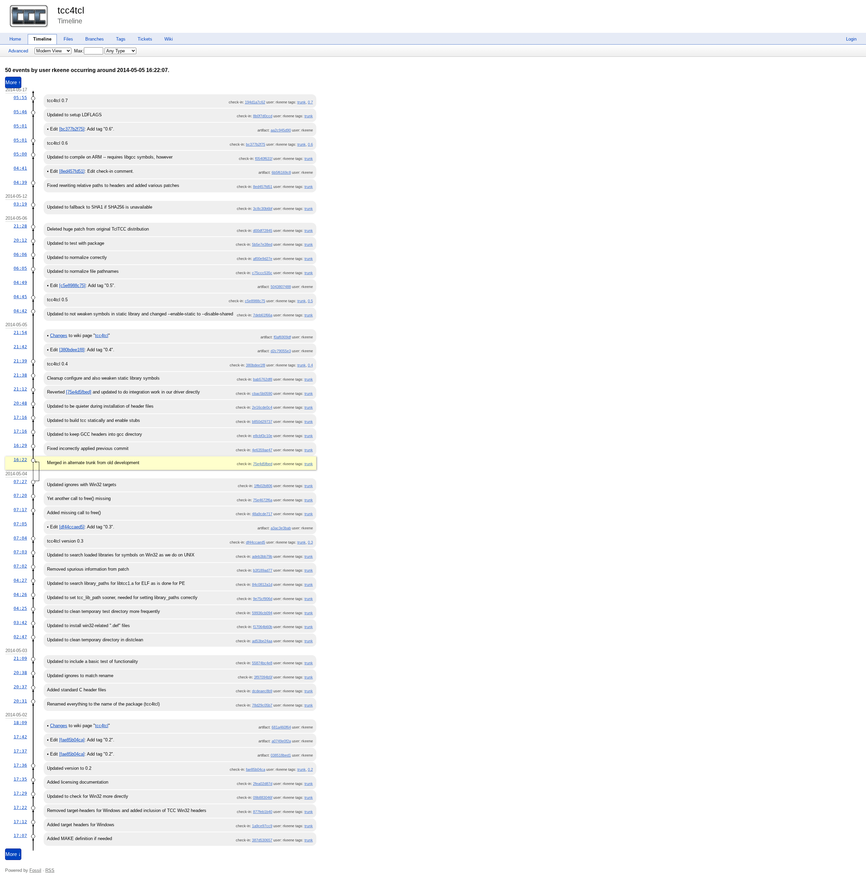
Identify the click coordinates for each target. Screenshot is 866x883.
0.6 (310, 144)
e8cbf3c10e (262, 436)
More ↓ (13, 854)
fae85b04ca (255, 769)
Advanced (18, 50)
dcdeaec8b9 (262, 691)
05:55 (20, 97)
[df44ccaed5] (72, 526)
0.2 (310, 769)
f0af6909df (282, 337)
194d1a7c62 (255, 102)
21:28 (20, 226)
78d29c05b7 (262, 705)
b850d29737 (262, 422)
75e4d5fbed (262, 464)
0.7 (310, 102)
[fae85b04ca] (72, 739)
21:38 (20, 375)
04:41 (20, 168)
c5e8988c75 (255, 301)
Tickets (145, 39)
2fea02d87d (262, 784)
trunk (301, 102)
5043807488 (281, 287)
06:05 (20, 268)
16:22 (20, 459)
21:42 (20, 346)
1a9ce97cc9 (262, 826)
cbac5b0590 (262, 393)
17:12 (20, 821)
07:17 (20, 509)
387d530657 (262, 840)
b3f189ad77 (262, 570)
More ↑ (13, 82)
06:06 (20, 254)
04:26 (20, 594)
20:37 (20, 686)
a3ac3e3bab (281, 528)
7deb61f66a (262, 315)
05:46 (20, 111)
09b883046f (262, 797)
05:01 (20, 125)
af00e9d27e (262, 259)
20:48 (20, 403)
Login (851, 39)
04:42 (20, 310)
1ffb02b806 (263, 486)
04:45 (20, 296)
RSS (49, 870)
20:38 (20, 672)
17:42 (20, 736)
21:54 (20, 332)
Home (15, 39)
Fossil (35, 870)
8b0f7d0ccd (262, 116)
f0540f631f (263, 159)
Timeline (42, 39)
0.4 (310, 365)
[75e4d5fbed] (78, 392)
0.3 (310, 542)
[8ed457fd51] (72, 171)
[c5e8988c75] (72, 285)
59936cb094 (262, 613)
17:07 (20, 835)
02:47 (20, 636)
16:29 (20, 445)
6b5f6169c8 (281, 172)
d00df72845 (262, 231)
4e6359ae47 (262, 450)
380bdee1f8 (255, 365)
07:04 (20, 538)
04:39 (20, 182)
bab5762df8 (262, 379)
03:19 (20, 204)
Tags (121, 39)
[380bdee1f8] (72, 349)
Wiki (168, 39)
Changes (58, 335)
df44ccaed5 (255, 542)
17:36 (20, 765)
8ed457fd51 (262, 187)
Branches (94, 39)
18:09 (20, 722)
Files (68, 39)
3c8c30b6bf (262, 209)
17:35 (20, 779)
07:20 (20, 495)
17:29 (20, 793)
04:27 (20, 580)
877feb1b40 (262, 812)
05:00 (20, 154)
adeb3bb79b (262, 556)
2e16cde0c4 (262, 407)
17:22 (20, 807)
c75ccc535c (262, 273)
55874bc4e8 (262, 663)
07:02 (20, 566)
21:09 (20, 658)
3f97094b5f (263, 677)
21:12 (20, 388)
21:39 (20, 360)
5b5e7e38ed (262, 244)
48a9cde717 (262, 514)
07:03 (20, 551)
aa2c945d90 (281, 130)
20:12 (20, 240)
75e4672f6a (262, 500)
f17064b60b (262, 627)
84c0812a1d (262, 584)
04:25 (20, 608)
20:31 (20, 700)
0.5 (310, 301)
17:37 (20, 751)
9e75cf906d (262, 599)
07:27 (20, 481)
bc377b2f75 (255, 144)
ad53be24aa (262, 641)
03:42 (20, 622)
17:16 (20, 417)
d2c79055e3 (281, 351)
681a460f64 (281, 727)
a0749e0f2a (281, 741)
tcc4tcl (71, 10)
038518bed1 (281, 755)
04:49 (20, 282)
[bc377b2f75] (72, 129)
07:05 (20, 523)
